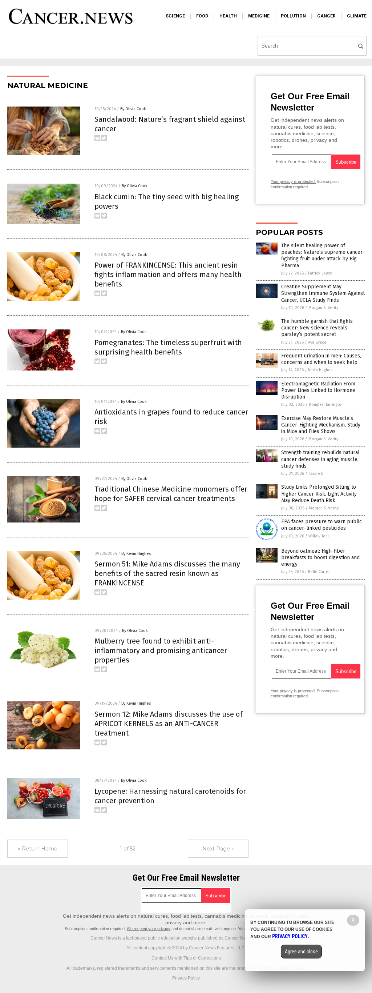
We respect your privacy (148, 928)
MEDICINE (259, 16)
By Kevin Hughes (136, 553)
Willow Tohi (318, 536)
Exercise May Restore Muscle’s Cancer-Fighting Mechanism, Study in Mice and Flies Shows (320, 425)
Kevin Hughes (320, 370)
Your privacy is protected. (293, 181)
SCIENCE (175, 16)
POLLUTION (293, 16)
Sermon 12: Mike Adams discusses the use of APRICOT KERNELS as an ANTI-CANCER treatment (168, 723)
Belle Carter (319, 571)
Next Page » (218, 848)
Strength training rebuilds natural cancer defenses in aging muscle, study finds (320, 459)
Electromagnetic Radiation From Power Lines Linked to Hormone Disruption (318, 390)
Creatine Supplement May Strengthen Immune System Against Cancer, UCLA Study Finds (323, 293)
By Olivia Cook (133, 109)
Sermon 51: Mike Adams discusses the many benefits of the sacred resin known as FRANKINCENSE (167, 573)
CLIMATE (357, 16)
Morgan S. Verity (323, 307)
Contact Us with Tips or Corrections (186, 958)
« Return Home (37, 848)
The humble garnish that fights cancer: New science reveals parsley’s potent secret (317, 327)
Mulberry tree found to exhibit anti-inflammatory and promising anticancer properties (160, 650)
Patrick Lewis (320, 273)
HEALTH (228, 16)
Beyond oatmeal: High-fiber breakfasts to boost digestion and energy (320, 557)
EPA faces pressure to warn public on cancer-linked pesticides (321, 524)
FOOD (202, 16)
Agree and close (301, 951)
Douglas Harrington (326, 404)
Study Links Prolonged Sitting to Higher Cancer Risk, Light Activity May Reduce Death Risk (319, 493)
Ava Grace (317, 342)
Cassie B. (316, 473)
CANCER (326, 16)
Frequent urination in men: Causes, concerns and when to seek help (321, 359)
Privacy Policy (186, 978)
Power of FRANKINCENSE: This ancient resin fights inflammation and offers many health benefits (168, 274)
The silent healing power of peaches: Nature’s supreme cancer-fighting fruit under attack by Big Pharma (323, 256)
